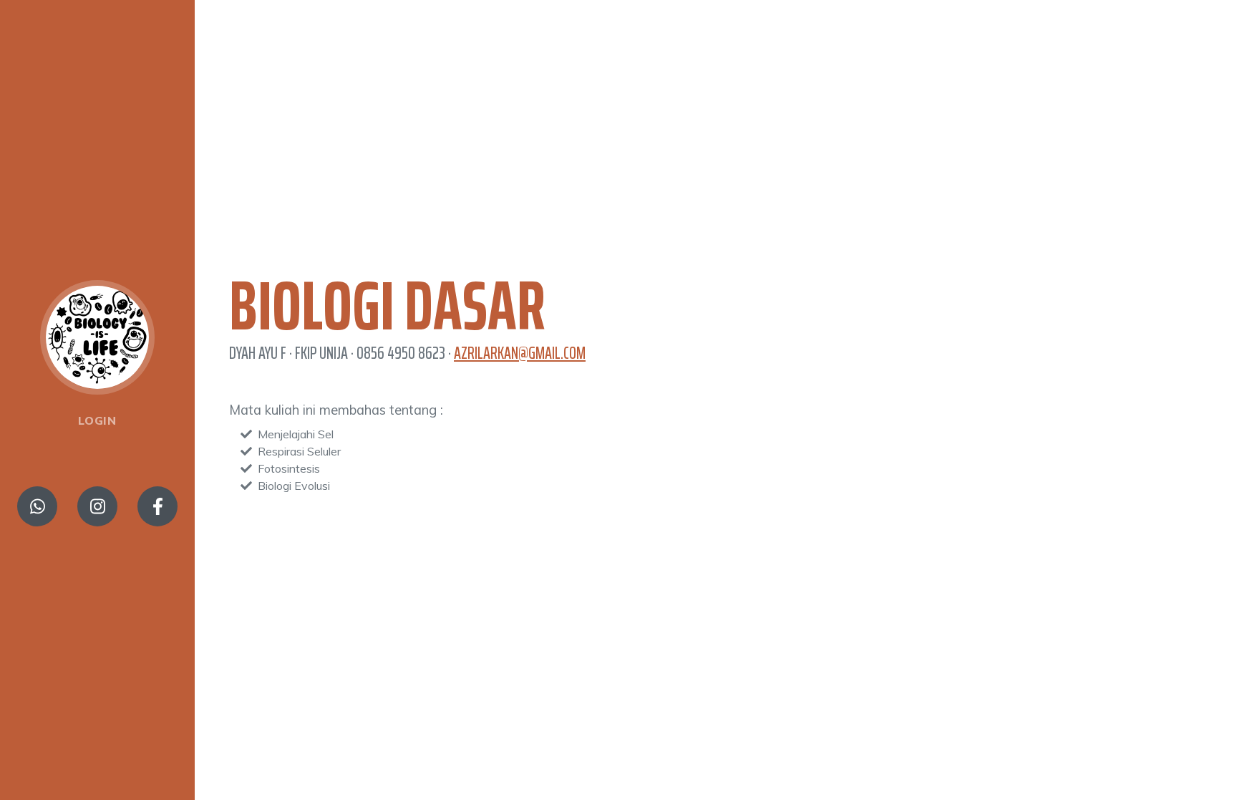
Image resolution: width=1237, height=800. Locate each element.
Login (97, 420)
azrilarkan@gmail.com (520, 353)
